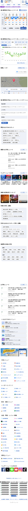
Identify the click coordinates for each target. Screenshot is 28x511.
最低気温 (9, 45)
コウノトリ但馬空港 (7, 211)
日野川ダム (17, 140)
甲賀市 (23, 249)
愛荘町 (4, 259)
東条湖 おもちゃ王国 (7, 233)
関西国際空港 (5, 218)
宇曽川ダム (5, 133)
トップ (3, 4)
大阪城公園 (22, 233)
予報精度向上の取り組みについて (13, 478)
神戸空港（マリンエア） (7, 214)
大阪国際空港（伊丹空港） (18, 211)
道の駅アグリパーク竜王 (13, 133)
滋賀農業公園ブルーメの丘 (8, 140)
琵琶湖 (4, 231)
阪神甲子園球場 (6, 226)
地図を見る (4, 122)
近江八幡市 (5, 249)
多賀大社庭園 (15, 142)
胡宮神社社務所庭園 (7, 142)
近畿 (14, 4)
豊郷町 (8, 259)
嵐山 (23, 231)
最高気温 (4, 45)
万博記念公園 (15, 233)
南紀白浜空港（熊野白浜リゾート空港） (10, 209)
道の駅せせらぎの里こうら (8, 135)
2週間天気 (8, 4)
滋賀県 (19, 4)
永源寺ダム (17, 135)
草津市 (10, 249)
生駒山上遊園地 (6, 236)
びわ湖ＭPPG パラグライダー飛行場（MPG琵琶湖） (13, 216)
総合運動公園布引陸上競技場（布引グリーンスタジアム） (14, 131)
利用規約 (7, 499)
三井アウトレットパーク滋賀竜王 (9, 137)
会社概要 (3, 499)
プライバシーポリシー (14, 499)
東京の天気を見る (21, 63)
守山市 (15, 249)
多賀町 (17, 259)
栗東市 (19, 249)
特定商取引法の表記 (23, 499)
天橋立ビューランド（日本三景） (13, 231)
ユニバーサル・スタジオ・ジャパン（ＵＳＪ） (12, 229)
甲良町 (13, 259)
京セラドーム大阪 (14, 236)
